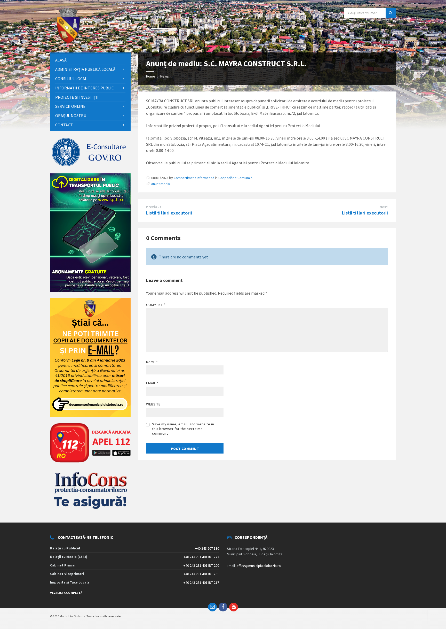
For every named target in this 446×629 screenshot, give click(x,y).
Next (384, 207)
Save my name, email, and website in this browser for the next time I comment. (183, 429)
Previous (153, 207)
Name (152, 361)
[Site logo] (68, 42)
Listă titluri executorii (169, 213)
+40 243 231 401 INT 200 (201, 565)
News (164, 76)
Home (150, 76)
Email (152, 383)
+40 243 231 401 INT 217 (201, 582)
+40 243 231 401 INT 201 (201, 574)
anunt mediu (160, 183)
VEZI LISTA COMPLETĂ (66, 593)
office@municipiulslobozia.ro (258, 565)
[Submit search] (391, 13)
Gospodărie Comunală (235, 177)
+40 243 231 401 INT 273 (201, 557)
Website (153, 404)
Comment (155, 304)
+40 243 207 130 (207, 548)
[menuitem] (90, 60)
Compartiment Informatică (194, 177)
